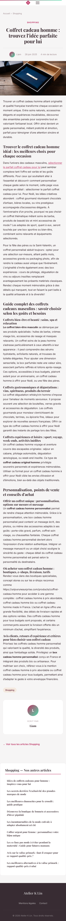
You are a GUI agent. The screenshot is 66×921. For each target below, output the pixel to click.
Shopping (17, 13)
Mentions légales (27, 903)
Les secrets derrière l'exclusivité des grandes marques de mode (31, 792)
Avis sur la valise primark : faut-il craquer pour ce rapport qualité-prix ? (32, 854)
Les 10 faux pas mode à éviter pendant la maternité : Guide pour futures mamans (28, 844)
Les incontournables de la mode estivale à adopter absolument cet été (29, 823)
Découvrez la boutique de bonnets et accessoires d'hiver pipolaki (33, 813)
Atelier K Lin (33, 893)
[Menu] (38, 2)
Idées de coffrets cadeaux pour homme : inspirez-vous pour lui (28, 782)
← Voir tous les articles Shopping (21, 744)
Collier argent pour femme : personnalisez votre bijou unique (33, 833)
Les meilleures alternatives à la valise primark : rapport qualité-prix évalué (32, 864)
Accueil (6, 13)
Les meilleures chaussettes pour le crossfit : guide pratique (30, 803)
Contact (43, 903)
